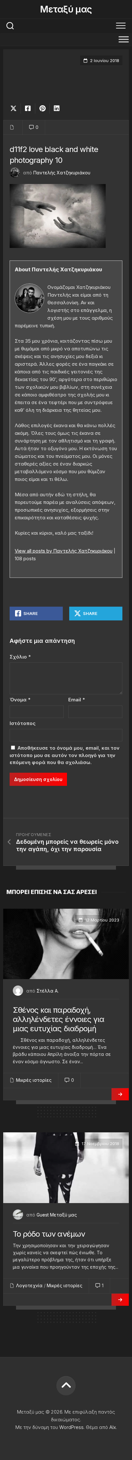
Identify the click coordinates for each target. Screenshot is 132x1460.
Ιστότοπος (23, 723)
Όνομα (20, 700)
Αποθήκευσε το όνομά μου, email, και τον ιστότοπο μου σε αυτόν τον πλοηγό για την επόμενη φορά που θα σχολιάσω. (65, 755)
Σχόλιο (20, 657)
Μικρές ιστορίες (34, 1080)
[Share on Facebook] (28, 108)
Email (76, 700)
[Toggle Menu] (124, 39)
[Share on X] (15, 108)
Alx (112, 1427)
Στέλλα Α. (48, 990)
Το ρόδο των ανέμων (49, 1234)
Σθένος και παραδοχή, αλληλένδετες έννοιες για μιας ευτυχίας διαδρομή (58, 1019)
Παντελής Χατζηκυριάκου (61, 172)
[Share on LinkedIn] (56, 108)
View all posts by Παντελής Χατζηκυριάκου (63, 551)
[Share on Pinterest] (42, 108)
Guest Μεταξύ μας (57, 1214)
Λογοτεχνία (29, 1285)
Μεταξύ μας (66, 9)
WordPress (71, 1427)
